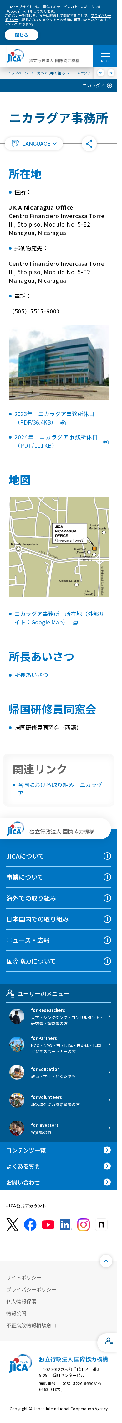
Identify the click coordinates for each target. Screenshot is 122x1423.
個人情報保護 (21, 1301)
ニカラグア (93, 85)
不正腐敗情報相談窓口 (31, 1325)
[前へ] (101, 73)
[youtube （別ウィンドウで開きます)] (48, 1224)
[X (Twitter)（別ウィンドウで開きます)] (12, 1225)
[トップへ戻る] (106, 1261)
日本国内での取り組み (37, 918)
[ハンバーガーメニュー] (105, 53)
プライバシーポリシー (31, 1289)
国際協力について (31, 961)
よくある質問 (23, 1166)
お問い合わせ (23, 1182)
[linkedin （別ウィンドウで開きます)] (66, 1224)
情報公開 (16, 1313)
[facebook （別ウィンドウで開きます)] (30, 1224)
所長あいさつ (31, 675)
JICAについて (25, 855)
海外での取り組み (31, 897)
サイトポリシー (23, 1277)
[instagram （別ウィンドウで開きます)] (83, 1224)
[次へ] (111, 73)
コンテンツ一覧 (26, 1150)
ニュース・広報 (28, 939)
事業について (24, 876)
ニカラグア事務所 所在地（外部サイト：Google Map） (59, 617)
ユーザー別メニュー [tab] (43, 993)
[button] (34, 143)
